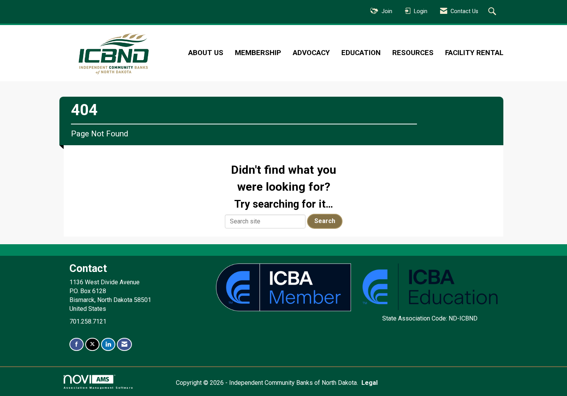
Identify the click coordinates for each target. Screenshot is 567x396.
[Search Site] (493, 12)
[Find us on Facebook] (76, 344)
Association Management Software (98, 387)
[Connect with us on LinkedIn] (108, 344)
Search (324, 221)
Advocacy (311, 53)
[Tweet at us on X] (92, 344)
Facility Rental (474, 53)
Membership (258, 53)
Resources (413, 53)
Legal (369, 382)
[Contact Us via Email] (124, 344)
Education (361, 53)
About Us (205, 53)
